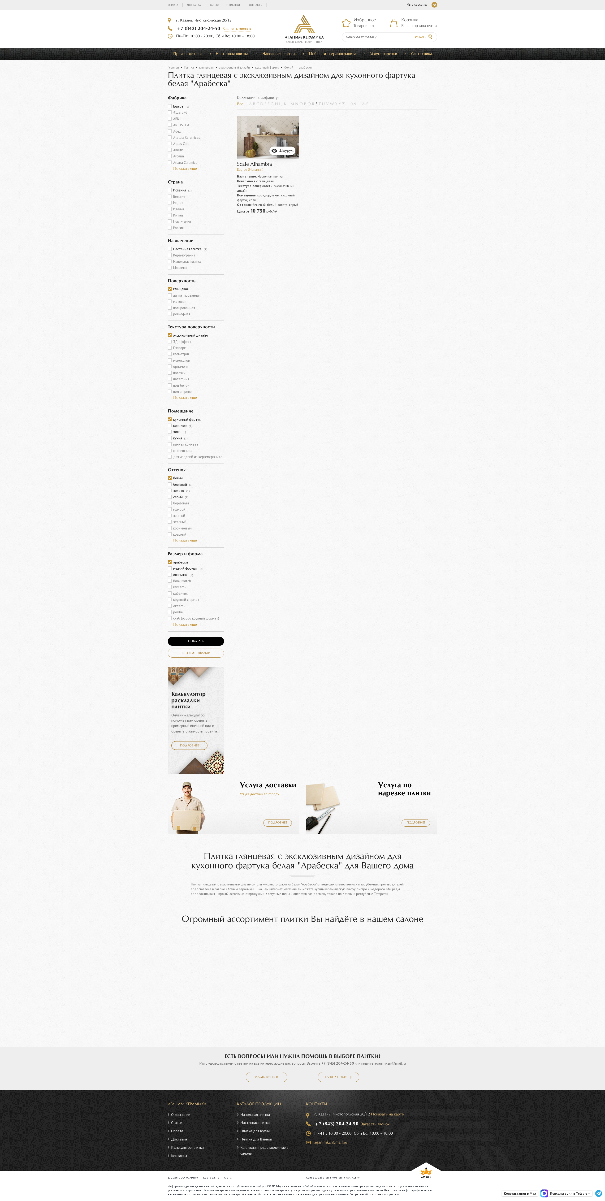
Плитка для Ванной (256, 1139)
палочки (179, 373)
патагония (181, 379)
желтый (179, 515)
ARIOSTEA (181, 125)
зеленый (179, 522)
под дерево (182, 391)
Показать (195, 641)
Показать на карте (387, 1114)
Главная (173, 67)
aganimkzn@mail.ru (390, 1063)
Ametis (178, 150)
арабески (180, 562)
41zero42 (180, 112)
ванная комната (185, 444)
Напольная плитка (278, 53)
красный (179, 534)
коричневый (182, 528)
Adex (177, 131)
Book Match (182, 581)
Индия (178, 202)
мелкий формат (188, 568)
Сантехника (421, 53)
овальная (183, 574)
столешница (182, 450)
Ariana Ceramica (185, 162)
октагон (179, 606)
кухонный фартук (267, 67)
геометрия (181, 354)
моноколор (181, 360)
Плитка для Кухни (255, 1130)
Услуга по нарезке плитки (404, 789)
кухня (180, 438)
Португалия (182, 221)
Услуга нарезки (383, 53)
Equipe (181, 106)
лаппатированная (186, 295)
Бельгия (179, 196)
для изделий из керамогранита (197, 457)
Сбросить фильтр (196, 653)
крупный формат (186, 599)
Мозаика (180, 267)
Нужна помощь (338, 1077)
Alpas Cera (181, 143)
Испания (182, 190)
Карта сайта (211, 1177)
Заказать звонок (237, 29)
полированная (184, 308)
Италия (178, 209)
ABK (176, 119)
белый (288, 67)
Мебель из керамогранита (332, 53)
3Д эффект (182, 341)
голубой (179, 509)
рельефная (181, 314)
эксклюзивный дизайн (234, 67)
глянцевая (206, 67)
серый (180, 497)
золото (181, 490)
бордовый (181, 503)
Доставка (194, 5)
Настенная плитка (232, 53)
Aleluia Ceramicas (186, 137)
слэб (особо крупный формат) (196, 618)
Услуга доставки (268, 785)
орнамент (181, 366)
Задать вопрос (266, 1077)
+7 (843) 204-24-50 (198, 28)
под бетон (181, 385)
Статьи (176, 1122)
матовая (179, 301)
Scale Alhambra (254, 164)
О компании (180, 1114)
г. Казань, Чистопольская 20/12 (204, 20)
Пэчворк (179, 348)
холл (179, 431)
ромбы (178, 612)
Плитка (189, 67)
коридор (182, 425)
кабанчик (180, 593)
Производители (187, 53)
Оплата (173, 5)
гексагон (179, 587)
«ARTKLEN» (353, 1177)
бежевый (183, 484)
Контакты (255, 5)
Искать (420, 37)
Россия (178, 227)
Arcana (178, 156)
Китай (178, 215)
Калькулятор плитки (224, 5)
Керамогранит (184, 255)
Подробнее (189, 745)
